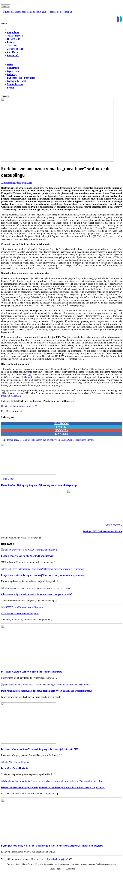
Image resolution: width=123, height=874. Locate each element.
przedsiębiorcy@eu (57, 859)
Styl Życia (27, 183)
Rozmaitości (13, 55)
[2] (82, 262)
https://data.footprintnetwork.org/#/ (20, 406)
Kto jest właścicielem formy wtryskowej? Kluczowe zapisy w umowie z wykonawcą (42, 575)
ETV (22, 440)
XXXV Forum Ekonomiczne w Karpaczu (20, 613)
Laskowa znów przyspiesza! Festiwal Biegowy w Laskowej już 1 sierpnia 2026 (39, 749)
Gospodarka (13, 32)
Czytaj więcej (55, 869)
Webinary (11, 74)
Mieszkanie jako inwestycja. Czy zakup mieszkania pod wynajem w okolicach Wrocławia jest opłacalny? (53, 787)
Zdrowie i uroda (15, 48)
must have (52, 440)
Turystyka (12, 45)
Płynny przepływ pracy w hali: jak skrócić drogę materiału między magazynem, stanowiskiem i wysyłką (52, 845)
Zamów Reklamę (15, 84)
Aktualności (13, 67)
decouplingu (12, 440)
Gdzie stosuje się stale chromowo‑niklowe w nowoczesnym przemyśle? (36, 594)
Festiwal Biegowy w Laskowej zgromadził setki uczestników (31, 671)
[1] (104, 225)
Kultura (11, 42)
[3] (29, 374)
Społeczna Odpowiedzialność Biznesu (76, 440)
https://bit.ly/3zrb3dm (11, 396)
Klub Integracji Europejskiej (21, 77)
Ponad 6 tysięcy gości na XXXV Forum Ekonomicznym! (27, 556)
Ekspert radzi (13, 39)
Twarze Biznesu (15, 35)
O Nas (10, 64)
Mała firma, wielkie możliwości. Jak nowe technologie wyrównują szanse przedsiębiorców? (46, 690)
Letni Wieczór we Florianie (14, 768)
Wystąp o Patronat (16, 81)
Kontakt (11, 87)
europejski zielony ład (35, 440)
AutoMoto (12, 52)
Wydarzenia (13, 71)
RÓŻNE (17, 183)
